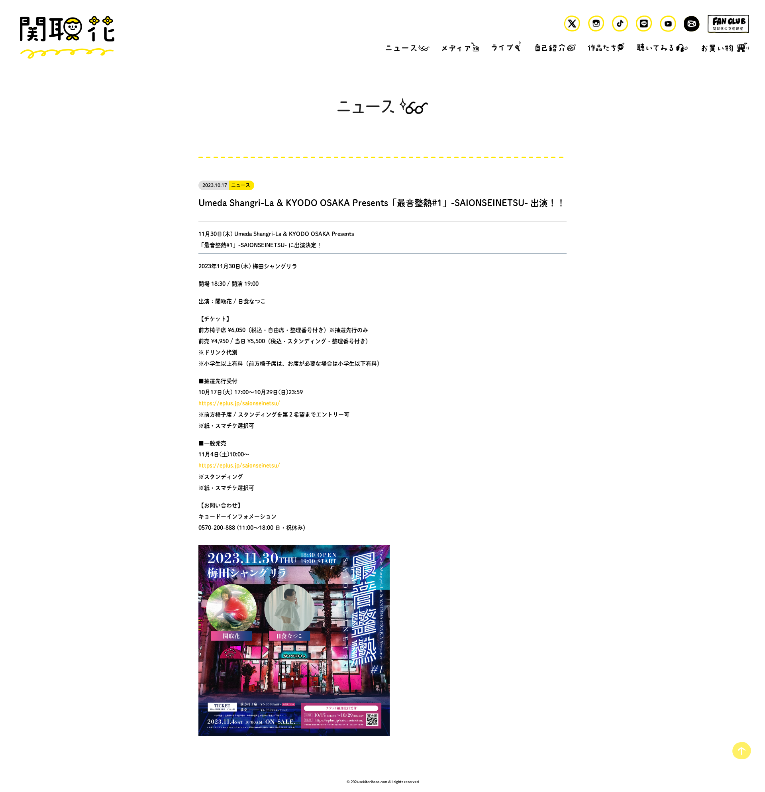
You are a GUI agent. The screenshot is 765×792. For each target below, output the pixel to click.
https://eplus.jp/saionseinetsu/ (239, 403)
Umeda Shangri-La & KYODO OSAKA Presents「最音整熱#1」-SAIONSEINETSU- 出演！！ (381, 202)
